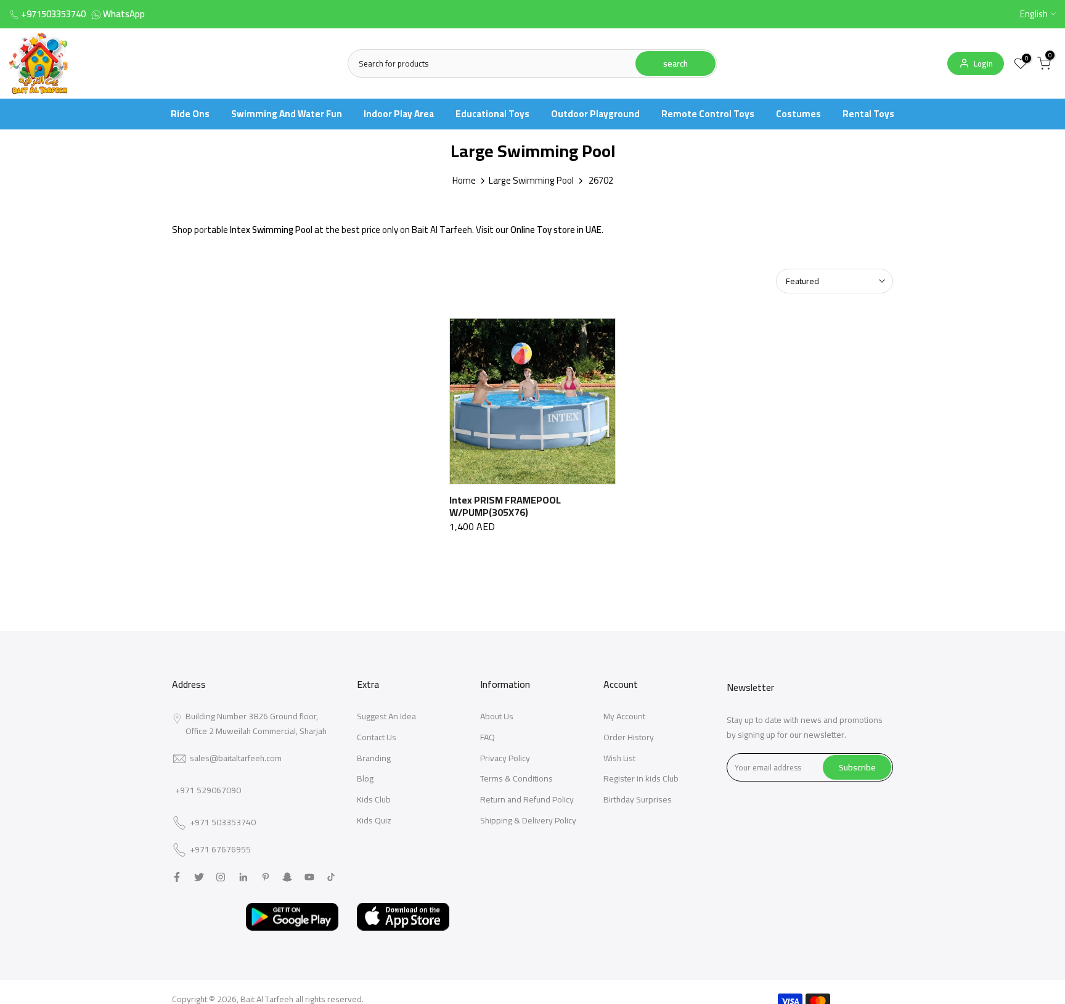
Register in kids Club (641, 778)
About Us (496, 716)
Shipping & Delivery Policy (528, 820)
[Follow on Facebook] (177, 877)
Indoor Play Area (399, 113)
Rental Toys (868, 113)
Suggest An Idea (386, 716)
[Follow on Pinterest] (265, 877)
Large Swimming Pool (531, 180)
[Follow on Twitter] (199, 877)
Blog (365, 778)
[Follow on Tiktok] (331, 877)
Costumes (798, 113)
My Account (624, 716)
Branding (374, 758)
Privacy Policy (505, 758)
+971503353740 (53, 14)
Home (464, 180)
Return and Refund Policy (527, 799)
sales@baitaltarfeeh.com (236, 758)
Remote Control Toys (707, 113)
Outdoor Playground (595, 113)
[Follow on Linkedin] (243, 877)
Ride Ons (190, 113)
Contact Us (376, 737)
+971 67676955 (220, 850)
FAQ (487, 737)
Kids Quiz (374, 820)
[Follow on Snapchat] (287, 877)
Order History (628, 737)
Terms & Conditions (516, 778)
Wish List (619, 758)
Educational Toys (492, 113)
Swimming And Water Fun (286, 113)
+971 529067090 (208, 790)
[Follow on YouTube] (309, 877)
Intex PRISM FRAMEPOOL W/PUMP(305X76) (505, 506)
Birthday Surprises (637, 799)
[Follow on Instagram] (220, 877)
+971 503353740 (223, 822)
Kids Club (374, 799)
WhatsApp (124, 14)
